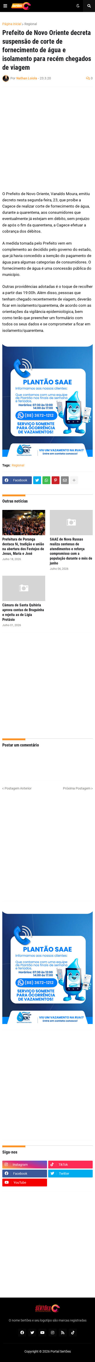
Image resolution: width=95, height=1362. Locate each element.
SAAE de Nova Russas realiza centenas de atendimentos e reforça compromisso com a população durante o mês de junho (71, 551)
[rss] (63, 1332)
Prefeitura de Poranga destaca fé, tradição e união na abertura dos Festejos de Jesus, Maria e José (23, 546)
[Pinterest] (55, 480)
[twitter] (32, 1332)
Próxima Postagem (76, 788)
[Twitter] (37, 480)
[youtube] (42, 1332)
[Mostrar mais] (74, 480)
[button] (5, 6)
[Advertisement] (47, 138)
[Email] (65, 480)
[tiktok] (73, 1332)
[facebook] (22, 1332)
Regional (30, 24)
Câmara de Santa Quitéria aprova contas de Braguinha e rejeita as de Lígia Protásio (23, 612)
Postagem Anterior (18, 788)
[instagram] (52, 1332)
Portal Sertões (60, 1351)
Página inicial (11, 24)
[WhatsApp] (46, 480)
